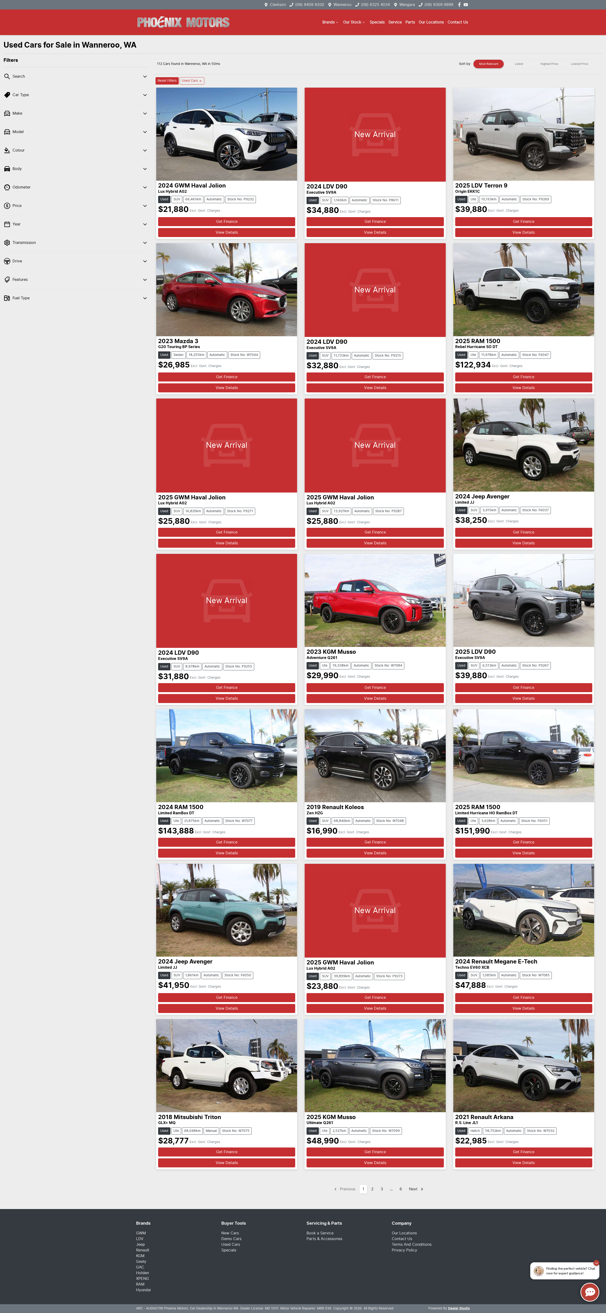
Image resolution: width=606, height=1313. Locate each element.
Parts (410, 22)
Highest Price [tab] (549, 64)
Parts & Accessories (324, 1239)
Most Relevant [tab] (488, 64)
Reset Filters (167, 80)
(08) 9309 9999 (438, 5)
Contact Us (458, 22)
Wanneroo (343, 5)
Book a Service (320, 1233)
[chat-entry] (589, 1292)
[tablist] (534, 63)
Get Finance (226, 222)
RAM (140, 1284)
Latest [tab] (519, 64)
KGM (140, 1256)
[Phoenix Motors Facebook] (460, 4)
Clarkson (278, 5)
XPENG (142, 1279)
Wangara (407, 5)
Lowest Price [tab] (579, 64)
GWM (141, 1233)
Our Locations (431, 22)
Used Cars (230, 1244)
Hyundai (143, 1290)
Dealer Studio (459, 1308)
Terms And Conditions (412, 1244)
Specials (377, 22)
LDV (139, 1239)
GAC (140, 1267)
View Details (227, 232)
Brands (328, 22)
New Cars (230, 1233)
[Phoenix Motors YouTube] (466, 4)
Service (395, 22)
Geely (141, 1262)
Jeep (140, 1244)
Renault (142, 1250)
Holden (142, 1273)
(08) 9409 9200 (309, 5)
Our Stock (352, 22)
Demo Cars (231, 1239)
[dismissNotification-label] (596, 1263)
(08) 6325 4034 (375, 5)
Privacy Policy (404, 1250)
